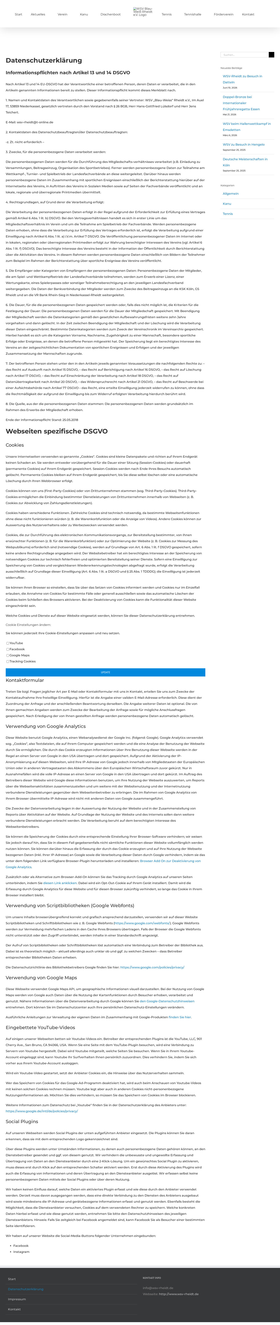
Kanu (227, 204)
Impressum (17, 1299)
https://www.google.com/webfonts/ (142, 923)
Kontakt (14, 1309)
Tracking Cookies (23, 661)
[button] (243, 14)
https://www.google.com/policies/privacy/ (152, 967)
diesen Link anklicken (60, 883)
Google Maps (20, 655)
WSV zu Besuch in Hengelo (244, 144)
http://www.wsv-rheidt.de (179, 1294)
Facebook (17, 649)
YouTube (16, 643)
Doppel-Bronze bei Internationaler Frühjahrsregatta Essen (241, 103)
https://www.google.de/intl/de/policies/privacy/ (42, 1111)
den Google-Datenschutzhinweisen (167, 1001)
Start (12, 1279)
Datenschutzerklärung (25, 1289)
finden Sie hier (179, 1017)
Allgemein (231, 193)
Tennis (228, 214)
